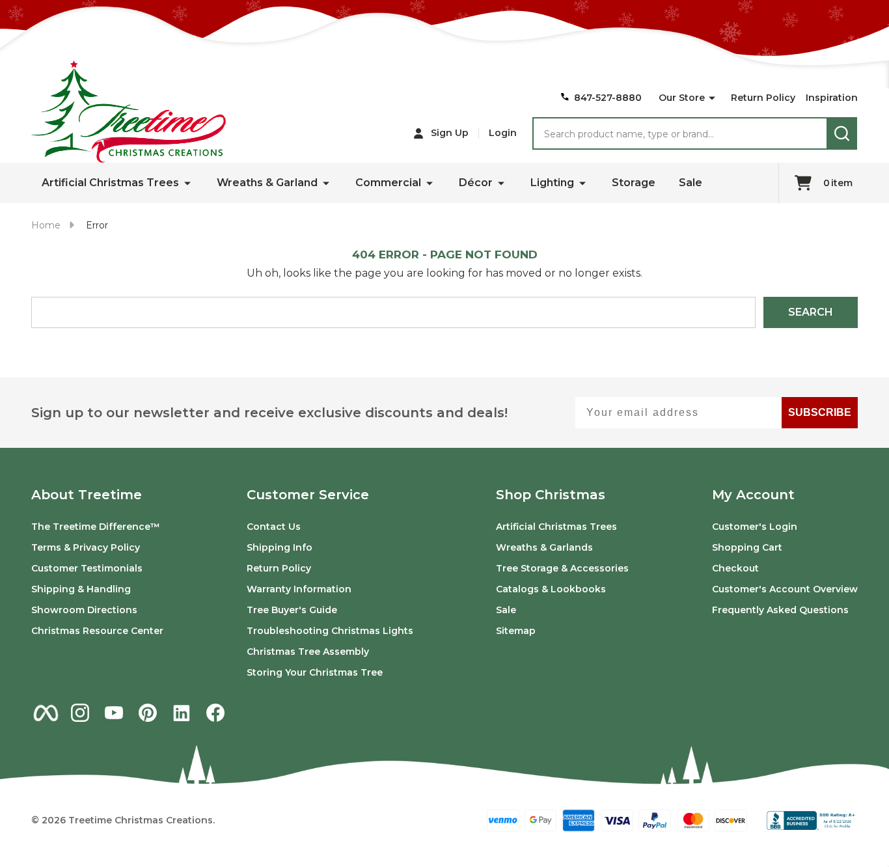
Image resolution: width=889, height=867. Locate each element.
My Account (753, 494)
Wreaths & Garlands (544, 547)
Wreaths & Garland (267, 182)
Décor (476, 182)
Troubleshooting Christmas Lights (330, 631)
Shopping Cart (747, 547)
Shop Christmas (550, 494)
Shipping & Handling (81, 589)
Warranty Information (299, 589)
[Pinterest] (148, 713)
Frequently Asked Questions (780, 610)
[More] (712, 98)
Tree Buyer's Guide (292, 610)
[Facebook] (215, 713)
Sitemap (516, 631)
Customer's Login (754, 526)
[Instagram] (80, 713)
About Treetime (86, 494)
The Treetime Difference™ (95, 526)
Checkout (735, 568)
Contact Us (274, 526)
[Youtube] (114, 713)
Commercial (388, 182)
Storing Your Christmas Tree (315, 672)
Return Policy (763, 97)
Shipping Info (279, 547)
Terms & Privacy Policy (85, 547)
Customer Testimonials (87, 568)
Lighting (552, 182)
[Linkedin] (182, 713)
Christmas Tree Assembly (308, 651)
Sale (690, 182)
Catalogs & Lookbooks (551, 589)
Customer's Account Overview (785, 589)
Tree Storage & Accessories (562, 568)
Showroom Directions (84, 610)
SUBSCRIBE (819, 412)
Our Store (682, 97)
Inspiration (832, 97)
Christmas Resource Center (97, 631)
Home (46, 225)
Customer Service (308, 494)
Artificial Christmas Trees (110, 182)
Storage (633, 182)
